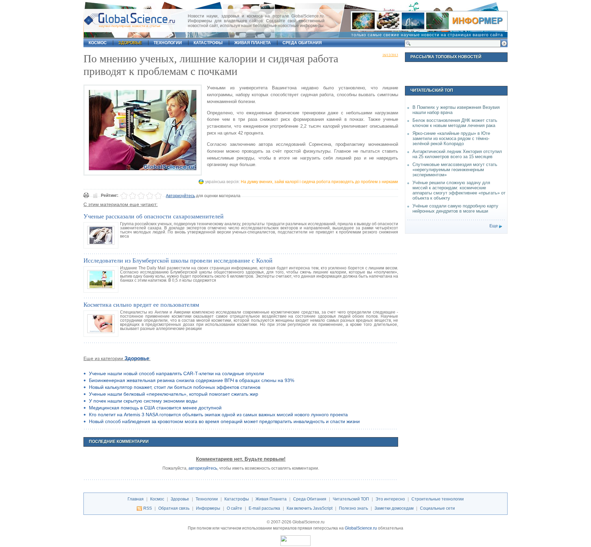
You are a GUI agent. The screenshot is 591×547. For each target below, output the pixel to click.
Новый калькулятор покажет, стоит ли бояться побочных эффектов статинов (174, 387)
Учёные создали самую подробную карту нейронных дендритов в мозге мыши (455, 208)
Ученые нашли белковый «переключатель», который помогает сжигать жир (173, 394)
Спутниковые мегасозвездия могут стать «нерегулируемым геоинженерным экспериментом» (454, 169)
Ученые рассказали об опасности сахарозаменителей (153, 216)
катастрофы (208, 42)
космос (98, 42)
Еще (493, 226)
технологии (168, 42)
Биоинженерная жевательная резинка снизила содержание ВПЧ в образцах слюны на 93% (191, 380)
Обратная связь (173, 508)
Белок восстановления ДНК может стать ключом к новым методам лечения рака (454, 123)
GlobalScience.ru (361, 528)
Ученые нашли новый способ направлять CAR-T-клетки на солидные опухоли (176, 373)
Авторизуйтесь (180, 195)
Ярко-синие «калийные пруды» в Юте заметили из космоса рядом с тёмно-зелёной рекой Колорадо (451, 138)
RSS (147, 508)
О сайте (234, 508)
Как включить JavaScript (309, 508)
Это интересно (390, 499)
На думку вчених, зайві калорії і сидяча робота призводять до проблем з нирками (319, 181)
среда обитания (302, 42)
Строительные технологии (437, 499)
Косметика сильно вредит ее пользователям (141, 304)
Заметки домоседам (394, 508)
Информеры (208, 508)
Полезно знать (353, 508)
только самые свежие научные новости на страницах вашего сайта (427, 35)
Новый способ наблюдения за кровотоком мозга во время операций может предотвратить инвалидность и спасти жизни (224, 421)
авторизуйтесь (202, 468)
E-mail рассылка (264, 508)
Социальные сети (437, 508)
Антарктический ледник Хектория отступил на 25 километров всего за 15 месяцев (457, 154)
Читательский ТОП (351, 499)
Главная (136, 499)
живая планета (252, 42)
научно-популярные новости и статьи (129, 26)
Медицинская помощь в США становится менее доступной (155, 407)
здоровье (130, 42)
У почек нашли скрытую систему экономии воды (143, 401)
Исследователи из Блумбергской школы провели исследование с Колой (178, 260)
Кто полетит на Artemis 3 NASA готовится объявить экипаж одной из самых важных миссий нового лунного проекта (218, 414)
